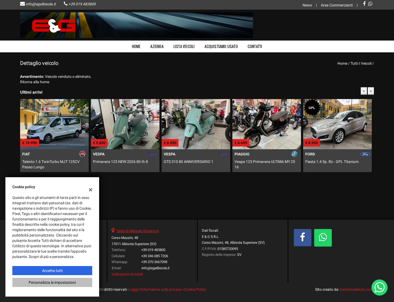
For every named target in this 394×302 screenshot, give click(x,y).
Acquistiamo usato (221, 46)
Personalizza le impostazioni (52, 282)
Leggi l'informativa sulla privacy (155, 289)
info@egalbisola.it (41, 4)
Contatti (255, 46)
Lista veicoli (184, 46)
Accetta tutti (52, 270)
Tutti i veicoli (361, 63)
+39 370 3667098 (154, 262)
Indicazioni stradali (127, 274)
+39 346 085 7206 (154, 256)
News (307, 5)
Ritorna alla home (34, 82)
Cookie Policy (195, 289)
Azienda (156, 46)
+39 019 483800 (82, 4)
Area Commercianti (337, 5)
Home (136, 46)
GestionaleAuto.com (357, 289)
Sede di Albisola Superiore (138, 231)
